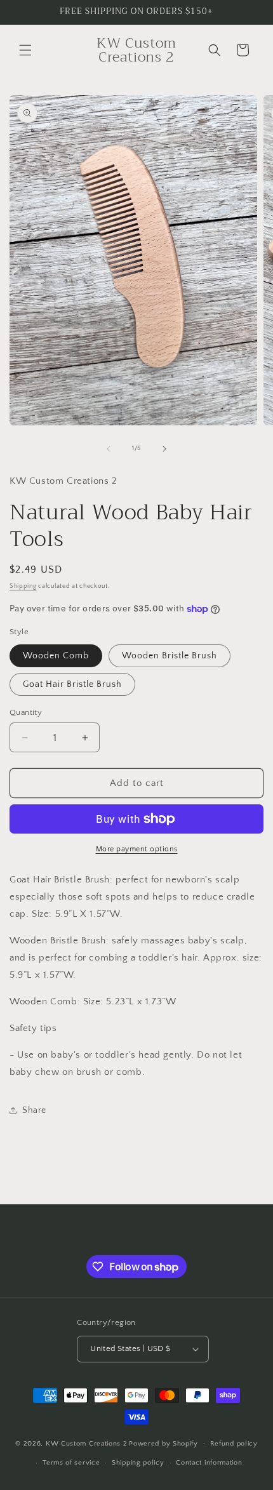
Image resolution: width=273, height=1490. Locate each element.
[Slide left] (109, 449)
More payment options (137, 849)
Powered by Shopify (163, 1443)
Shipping (23, 586)
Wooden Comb (56, 656)
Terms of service (71, 1463)
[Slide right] (164, 449)
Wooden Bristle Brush (169, 656)
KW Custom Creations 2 (87, 1443)
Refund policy (234, 1443)
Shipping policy (138, 1463)
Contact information (209, 1463)
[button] (25, 50)
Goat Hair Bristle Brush (72, 684)
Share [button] (34, 1110)
